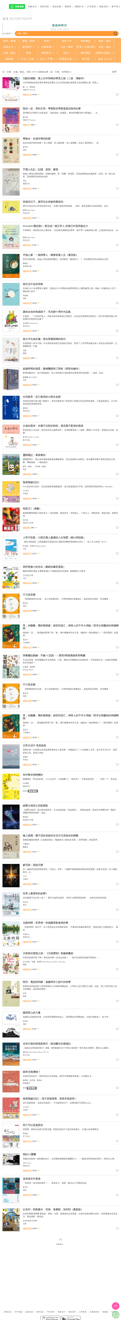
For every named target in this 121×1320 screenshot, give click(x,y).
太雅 (24, 1224)
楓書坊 (25, 847)
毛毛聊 (25, 323)
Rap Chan (31, 210)
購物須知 (8, 1312)
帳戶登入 (116, 6)
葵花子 (25, 640)
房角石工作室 (28, 523)
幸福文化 (26, 937)
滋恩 (24, 350)
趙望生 (25, 408)
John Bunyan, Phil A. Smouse (54, 962)
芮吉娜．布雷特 (29, 546)
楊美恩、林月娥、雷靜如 (32, 1080)
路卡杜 (25, 437)
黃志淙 (25, 603)
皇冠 (24, 905)
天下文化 (26, 1136)
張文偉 (25, 520)
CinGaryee (33, 323)
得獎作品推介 (103, 53)
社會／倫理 (66, 47)
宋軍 (24, 993)
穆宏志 (25, 1052)
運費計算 (79, 6)
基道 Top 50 (105, 59)
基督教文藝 (27, 266)
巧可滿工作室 (28, 575)
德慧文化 (26, 184)
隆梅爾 (25, 377)
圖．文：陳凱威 (29, 87)
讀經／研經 (28, 41)
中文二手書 (28, 59)
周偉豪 (25, 295)
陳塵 (24, 210)
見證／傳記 (104, 47)
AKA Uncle (27, 1163)
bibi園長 (26, 783)
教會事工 (27, 47)
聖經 (46, 41)
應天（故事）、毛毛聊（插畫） (35, 466)
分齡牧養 (46, 47)
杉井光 (25, 902)
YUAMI (26, 491)
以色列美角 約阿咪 (30, 1221)
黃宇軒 (25, 147)
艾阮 (24, 181)
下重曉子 (26, 844)
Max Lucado (33, 437)
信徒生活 (8, 47)
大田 (24, 549)
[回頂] (115, 1306)
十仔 (24, 876)
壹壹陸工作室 (28, 820)
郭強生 (25, 1133)
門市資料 (51, 1312)
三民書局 (26, 643)
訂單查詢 (91, 6)
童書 (28, 53)
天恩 (24, 380)
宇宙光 (25, 760)
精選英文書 (66, 59)
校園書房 (26, 1083)
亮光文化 (26, 213)
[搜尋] (115, 33)
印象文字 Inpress (29, 90)
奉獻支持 (32, 6)
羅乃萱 (25, 117)
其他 (65, 53)
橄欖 (24, 353)
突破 (24, 150)
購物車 (68, 6)
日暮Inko (26, 934)
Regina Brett (40, 546)
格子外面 (26, 440)
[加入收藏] (117, 95)
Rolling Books (28, 670)
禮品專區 (86, 53)
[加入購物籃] (38, 94)
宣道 (24, 469)
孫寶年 (25, 757)
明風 (24, 996)
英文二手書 (47, 59)
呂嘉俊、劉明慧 (29, 667)
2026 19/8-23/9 (59, 27)
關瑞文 (25, 263)
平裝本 (25, 493)
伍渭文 (25, 1021)
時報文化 (26, 786)
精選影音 (46, 53)
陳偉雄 (25, 817)
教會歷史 (86, 41)
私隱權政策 (94, 1312)
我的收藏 (56, 6)
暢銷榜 (9, 59)
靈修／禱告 (104, 41)
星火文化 (26, 1055)
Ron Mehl (32, 377)
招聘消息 (44, 6)
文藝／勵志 (9, 53)
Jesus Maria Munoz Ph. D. (38, 1052)
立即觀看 (83, 1312)
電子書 (85, 59)
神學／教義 (9, 41)
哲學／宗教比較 (86, 47)
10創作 (25, 879)
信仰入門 (67, 41)
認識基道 (29, 1312)
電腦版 (105, 1312)
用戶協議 (18, 1312)
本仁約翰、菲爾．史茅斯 (32, 962)
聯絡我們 (103, 6)
